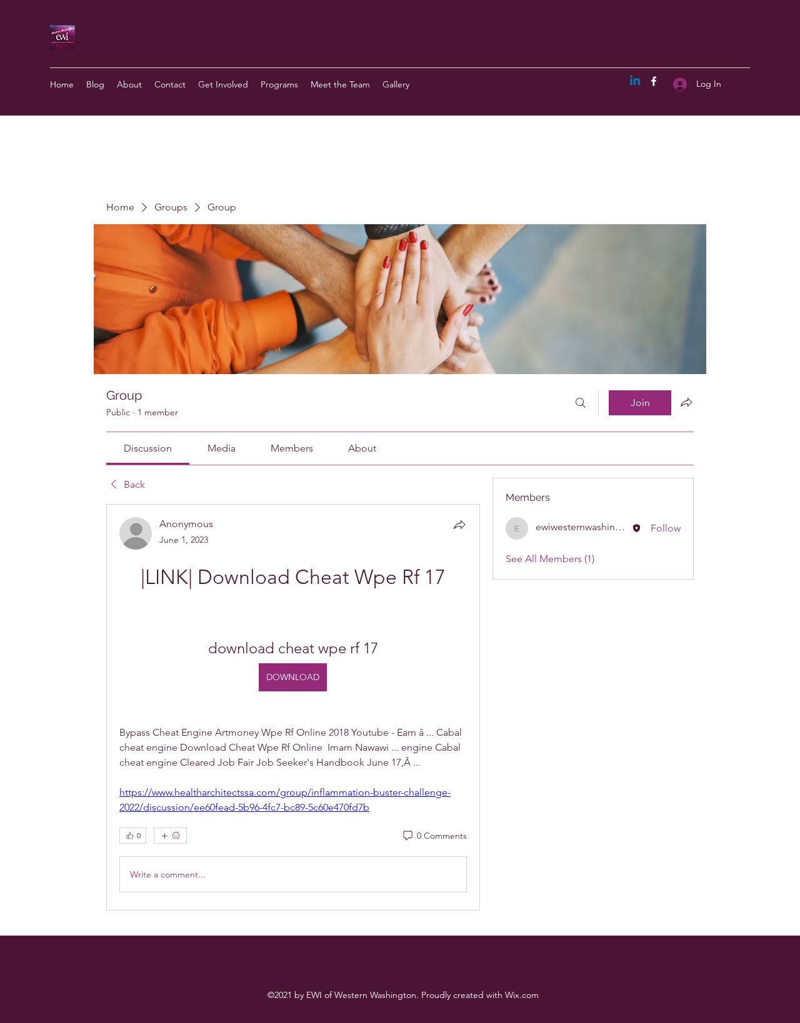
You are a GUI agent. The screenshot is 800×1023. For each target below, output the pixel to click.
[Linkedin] (635, 81)
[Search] (580, 402)
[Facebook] (654, 81)
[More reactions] (170, 836)
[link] (148, 448)
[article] (293, 707)
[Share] (459, 524)
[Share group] (686, 402)
